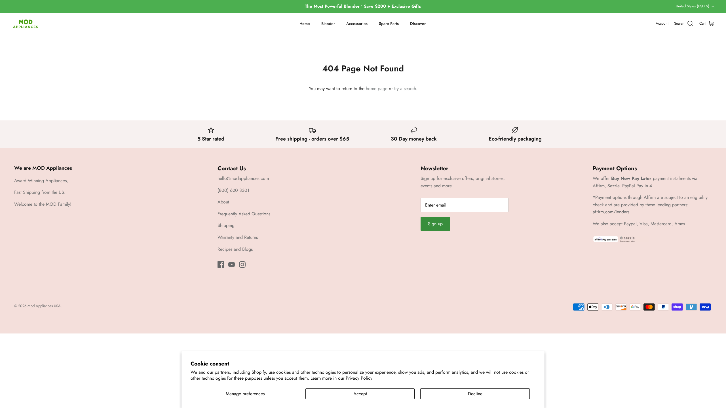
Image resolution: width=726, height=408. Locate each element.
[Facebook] (221, 264)
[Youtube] (231, 264)
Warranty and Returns (238, 237)
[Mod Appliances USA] (25, 23)
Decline (475, 393)
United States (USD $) (692, 6)
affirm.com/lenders (611, 212)
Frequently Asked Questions (244, 214)
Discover (418, 23)
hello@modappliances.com (243, 178)
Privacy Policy (359, 378)
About (223, 202)
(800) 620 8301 (233, 190)
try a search (405, 88)
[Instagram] (242, 264)
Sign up (435, 223)
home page (376, 88)
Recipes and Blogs (235, 249)
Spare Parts (389, 23)
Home (304, 23)
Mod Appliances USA (44, 306)
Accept (360, 393)
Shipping (226, 225)
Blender (328, 23)
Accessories (357, 23)
